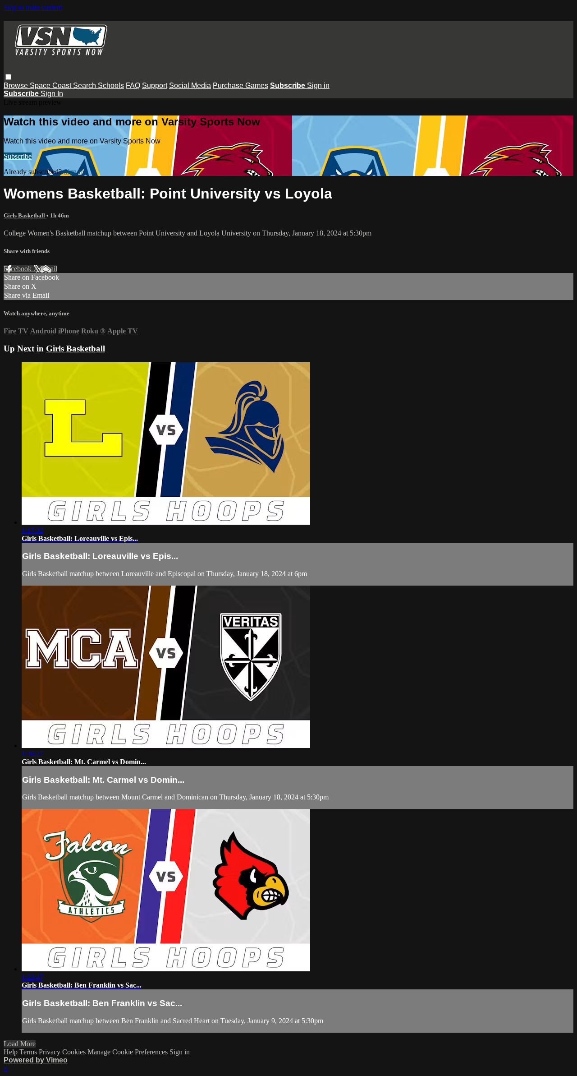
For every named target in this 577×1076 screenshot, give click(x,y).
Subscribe (18, 156)
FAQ (133, 85)
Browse (17, 85)
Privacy (50, 1052)
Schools (111, 85)
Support (154, 85)
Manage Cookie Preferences (128, 1052)
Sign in (318, 85)
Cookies (74, 1052)
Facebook (18, 268)
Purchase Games (240, 85)
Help (11, 1052)
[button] (8, 77)
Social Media (190, 85)
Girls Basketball (25, 215)
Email (49, 268)
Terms (29, 1052)
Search (85, 85)
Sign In (52, 93)
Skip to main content (33, 7)
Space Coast (51, 85)
